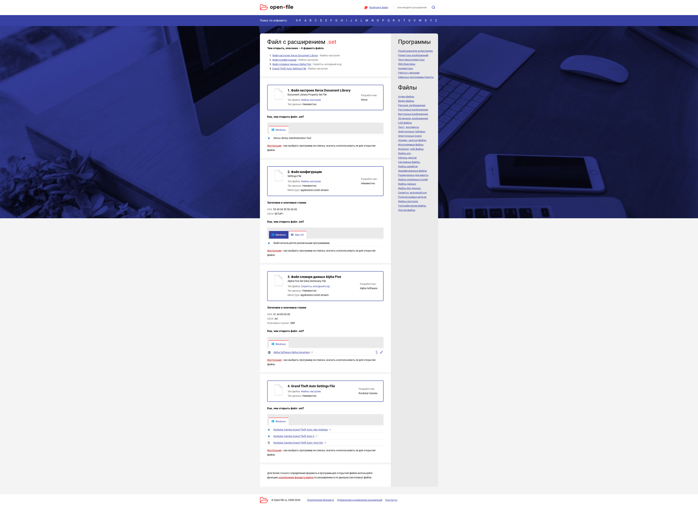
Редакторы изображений (413, 55)
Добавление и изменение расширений (359, 500)
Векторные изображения (413, 114)
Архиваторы (405, 68)
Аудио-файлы (406, 96)
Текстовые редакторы (411, 59)
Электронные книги (410, 135)
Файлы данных (407, 183)
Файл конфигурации (284, 59)
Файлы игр (404, 153)
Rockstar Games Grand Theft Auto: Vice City (298, 442)
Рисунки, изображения (411, 105)
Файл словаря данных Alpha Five (291, 64)
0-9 (298, 20)
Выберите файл (378, 7)
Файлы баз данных (409, 188)
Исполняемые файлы (411, 144)
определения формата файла (296, 477)
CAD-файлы (405, 122)
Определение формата (320, 500)
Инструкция (274, 145)
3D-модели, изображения (413, 118)
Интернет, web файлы (411, 149)
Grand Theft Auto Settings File (289, 68)
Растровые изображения (413, 109)
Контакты (391, 500)
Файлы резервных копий (413, 179)
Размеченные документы (413, 175)
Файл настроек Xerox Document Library (295, 55)
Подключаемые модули (412, 197)
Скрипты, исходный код (315, 286)
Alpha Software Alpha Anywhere (291, 352)
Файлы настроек (311, 99)
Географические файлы (412, 205)
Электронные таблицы (411, 131)
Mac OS (299, 234)
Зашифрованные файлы (412, 170)
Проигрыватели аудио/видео (415, 50)
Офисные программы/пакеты (416, 77)
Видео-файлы (406, 100)
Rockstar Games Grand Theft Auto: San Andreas (300, 429)
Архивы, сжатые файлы (412, 140)
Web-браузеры (406, 64)
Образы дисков (407, 157)
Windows (280, 129)
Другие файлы (406, 210)
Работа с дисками (409, 72)
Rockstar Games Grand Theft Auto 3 (293, 436)
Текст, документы (408, 127)
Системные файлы (409, 162)
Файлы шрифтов (408, 166)
